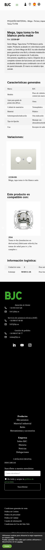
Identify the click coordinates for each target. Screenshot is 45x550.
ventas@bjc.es (15, 337)
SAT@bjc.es (14, 324)
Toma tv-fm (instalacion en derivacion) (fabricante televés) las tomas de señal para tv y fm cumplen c (22, 243)
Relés (22, 427)
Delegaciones (22, 452)
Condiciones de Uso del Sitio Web (17, 524)
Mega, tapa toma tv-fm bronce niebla (17, 277)
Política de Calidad (11, 518)
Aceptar (6, 546)
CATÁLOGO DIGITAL (22, 459)
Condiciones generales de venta (15, 508)
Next (42, 165)
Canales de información (13, 521)
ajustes (20, 542)
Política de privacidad (12, 515)
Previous (3, 165)
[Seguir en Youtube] (22, 345)
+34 (16, 308)
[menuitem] (34, 4)
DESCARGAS (10, 463)
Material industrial (22, 423)
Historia (22, 445)
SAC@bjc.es (14, 312)
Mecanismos (22, 420)
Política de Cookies (11, 512)
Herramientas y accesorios (22, 430)
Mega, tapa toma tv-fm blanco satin (23, 178)
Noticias (22, 448)
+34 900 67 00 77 (16, 333)
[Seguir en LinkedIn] (14, 345)
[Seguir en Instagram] (30, 345)
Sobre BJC (22, 441)
